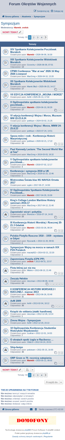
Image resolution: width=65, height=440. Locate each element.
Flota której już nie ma (22, 268)
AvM (29, 97)
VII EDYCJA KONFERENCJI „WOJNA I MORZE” (36, 94)
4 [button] (41, 37)
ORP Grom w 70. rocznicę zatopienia (30, 358)
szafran (30, 333)
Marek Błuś (32, 86)
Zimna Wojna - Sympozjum (25, 320)
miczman (31, 281)
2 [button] (33, 37)
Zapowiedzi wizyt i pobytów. (26, 211)
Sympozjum (10, 23)
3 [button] (37, 37)
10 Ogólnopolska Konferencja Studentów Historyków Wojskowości (33, 329)
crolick (25, 27)
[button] (45, 37)
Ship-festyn (16, 347)
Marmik (17, 27)
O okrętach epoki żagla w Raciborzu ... (31, 339)
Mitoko (30, 270)
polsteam (31, 350)
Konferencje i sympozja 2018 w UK (29, 171)
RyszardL (31, 241)
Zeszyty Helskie (19, 278)
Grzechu (31, 65)
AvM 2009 (15, 300)
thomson (31, 214)
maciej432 (31, 252)
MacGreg (31, 76)
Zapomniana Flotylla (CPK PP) (27, 259)
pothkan (30, 121)
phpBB (27, 430)
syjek (29, 185)
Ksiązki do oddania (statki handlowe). (31, 311)
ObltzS (30, 342)
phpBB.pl (46, 433)
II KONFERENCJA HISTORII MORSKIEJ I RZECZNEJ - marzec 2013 (32, 290)
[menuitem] (57, 11)
